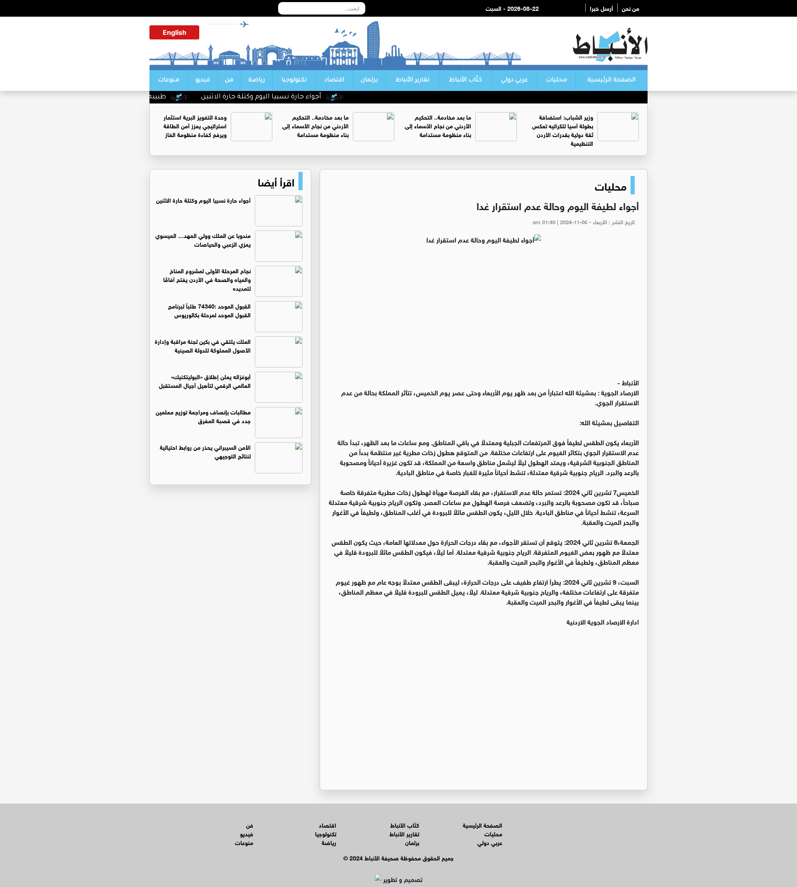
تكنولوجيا (294, 80)
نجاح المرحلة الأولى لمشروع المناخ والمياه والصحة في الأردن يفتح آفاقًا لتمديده (207, 279)
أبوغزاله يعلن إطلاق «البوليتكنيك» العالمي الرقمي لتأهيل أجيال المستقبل (205, 380)
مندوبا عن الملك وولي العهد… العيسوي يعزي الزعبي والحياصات (203, 239)
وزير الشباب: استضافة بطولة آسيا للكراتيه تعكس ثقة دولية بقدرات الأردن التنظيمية (562, 129)
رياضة (256, 80)
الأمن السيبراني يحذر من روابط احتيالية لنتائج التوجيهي (205, 451)
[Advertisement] (483, 315)
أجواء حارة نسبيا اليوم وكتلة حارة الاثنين (280, 97)
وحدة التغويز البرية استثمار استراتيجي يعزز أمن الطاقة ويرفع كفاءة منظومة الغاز (195, 125)
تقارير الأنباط (412, 80)
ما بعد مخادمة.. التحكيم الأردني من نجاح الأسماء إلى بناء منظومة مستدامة (438, 125)
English (174, 32)
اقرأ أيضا (276, 181)
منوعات (168, 80)
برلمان (369, 80)
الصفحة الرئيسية (611, 80)
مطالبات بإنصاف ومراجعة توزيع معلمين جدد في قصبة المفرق (203, 415)
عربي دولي (514, 80)
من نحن (630, 7)
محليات (556, 80)
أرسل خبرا (601, 7)
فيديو (203, 80)
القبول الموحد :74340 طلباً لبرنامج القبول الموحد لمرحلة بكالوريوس (209, 309)
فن (229, 80)
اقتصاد (334, 80)
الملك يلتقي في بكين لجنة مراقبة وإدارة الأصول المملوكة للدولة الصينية (203, 345)
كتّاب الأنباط (465, 80)
